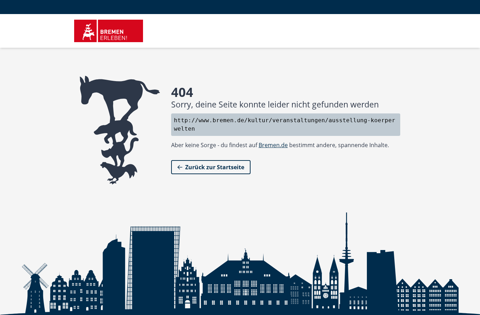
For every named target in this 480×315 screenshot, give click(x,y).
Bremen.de (273, 145)
